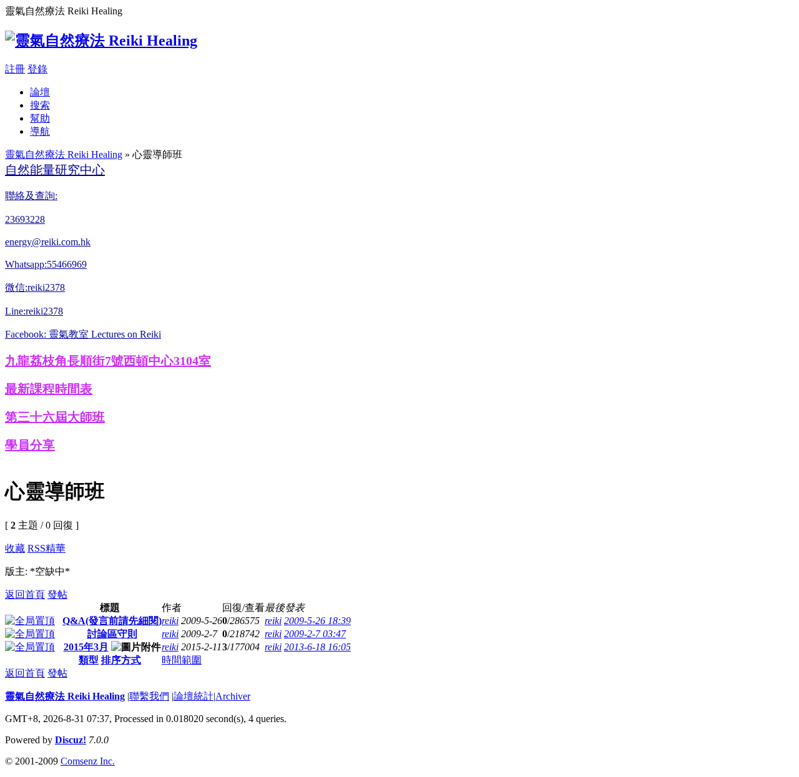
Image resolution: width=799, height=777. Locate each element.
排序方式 (121, 660)
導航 (40, 131)
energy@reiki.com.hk (48, 242)
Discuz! (70, 740)
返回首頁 (25, 594)
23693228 (25, 219)
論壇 (40, 92)
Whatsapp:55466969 (46, 264)
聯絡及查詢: (31, 195)
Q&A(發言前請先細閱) (112, 620)
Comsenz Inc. (88, 761)
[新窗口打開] (30, 620)
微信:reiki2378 (35, 287)
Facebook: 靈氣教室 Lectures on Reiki (83, 334)
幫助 (40, 118)
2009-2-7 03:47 (315, 633)
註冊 (15, 69)
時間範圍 (182, 660)
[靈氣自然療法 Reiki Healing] (101, 40)
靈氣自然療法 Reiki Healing (63, 154)
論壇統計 (193, 696)
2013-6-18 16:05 (317, 647)
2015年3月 (86, 647)
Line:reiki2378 (34, 311)
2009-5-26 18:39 (317, 620)
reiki (170, 620)
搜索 (40, 105)
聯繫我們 (149, 696)
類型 (89, 660)
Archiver (232, 696)
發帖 (57, 594)
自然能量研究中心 (55, 170)
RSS (36, 548)
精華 (56, 548)
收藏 (15, 548)
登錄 (37, 69)
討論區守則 (112, 633)
